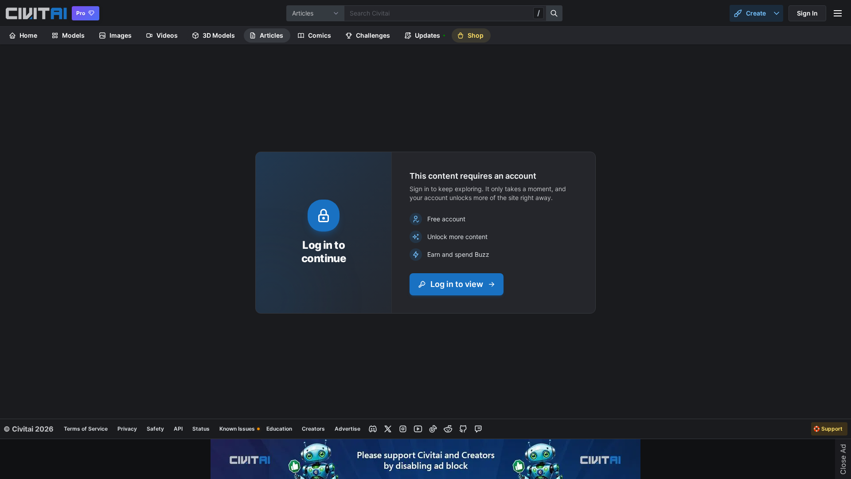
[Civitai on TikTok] (433, 428)
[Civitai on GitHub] (463, 428)
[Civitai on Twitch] (478, 428)
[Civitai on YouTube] (418, 428)
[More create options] (776, 13)
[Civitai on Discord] (372, 428)
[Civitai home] (36, 13)
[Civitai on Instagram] (402, 428)
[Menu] (837, 13)
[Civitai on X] (387, 428)
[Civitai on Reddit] (448, 428)
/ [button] (538, 12)
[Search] (554, 13)
